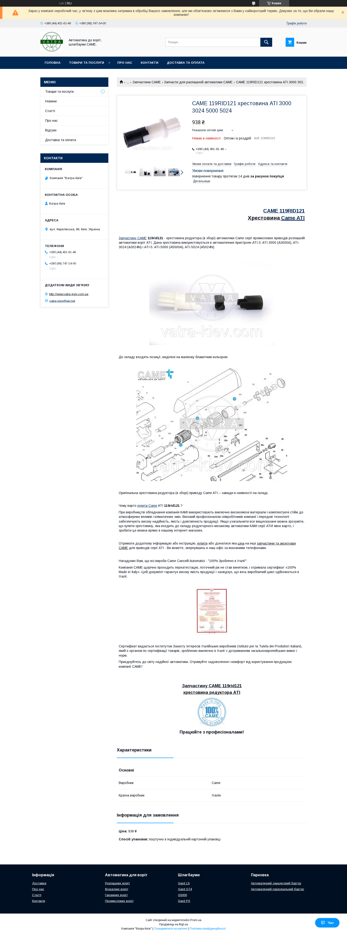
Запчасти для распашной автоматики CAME (198, 82)
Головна (52, 62)
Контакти (149, 62)
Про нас (124, 62)
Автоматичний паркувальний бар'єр (277, 889)
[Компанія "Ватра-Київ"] (51, 50)
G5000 (182, 895)
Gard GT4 (185, 889)
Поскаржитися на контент (171, 928)
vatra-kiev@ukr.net (62, 300)
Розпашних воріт (117, 883)
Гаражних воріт (116, 895)
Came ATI (293, 218)
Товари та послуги (86, 62)
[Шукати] (266, 42)
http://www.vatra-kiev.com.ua (68, 294)
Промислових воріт (119, 901)
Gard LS (184, 883)
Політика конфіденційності (208, 928)
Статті (50, 111)
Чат (331, 923)
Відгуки (50, 130)
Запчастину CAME (133, 238)
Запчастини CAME (147, 82)
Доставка (39, 883)
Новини (51, 101)
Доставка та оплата (185, 62)
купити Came (147, 505)
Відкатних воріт (116, 889)
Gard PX (184, 901)
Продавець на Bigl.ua (173, 924)
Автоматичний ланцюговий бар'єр (276, 883)
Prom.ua (195, 920)
